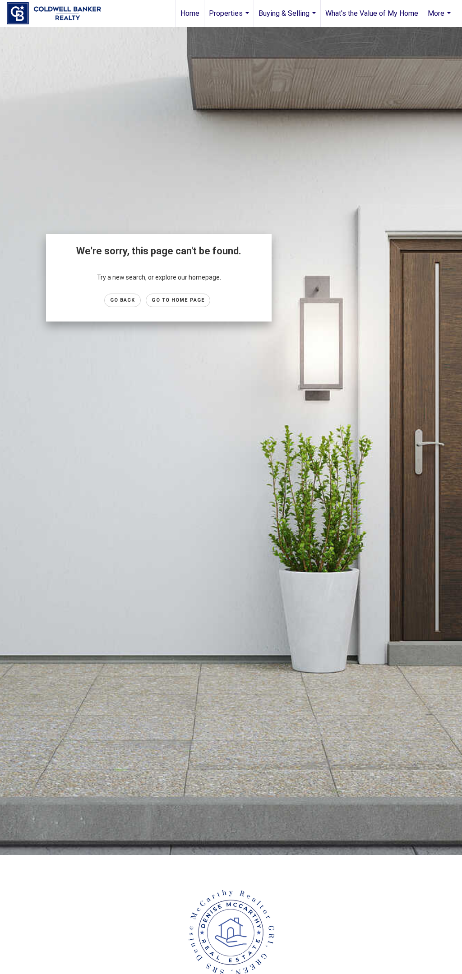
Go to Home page (178, 300)
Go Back (122, 300)
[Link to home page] (58, 13)
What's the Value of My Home (371, 13)
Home (189, 13)
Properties (230, 18)
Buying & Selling (288, 18)
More (440, 18)
